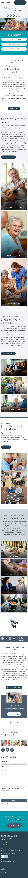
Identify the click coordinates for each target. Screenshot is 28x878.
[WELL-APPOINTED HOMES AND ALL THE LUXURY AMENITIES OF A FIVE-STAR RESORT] (14, 372)
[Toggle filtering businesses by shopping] (6, 638)
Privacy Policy (5, 860)
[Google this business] (11, 15)
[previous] (11, 722)
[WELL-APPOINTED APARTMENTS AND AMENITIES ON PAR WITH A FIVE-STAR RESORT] (14, 206)
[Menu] (2, 2)
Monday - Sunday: (6, 850)
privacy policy (5, 790)
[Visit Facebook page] (8, 15)
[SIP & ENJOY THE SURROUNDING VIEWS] (14, 555)
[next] (17, 722)
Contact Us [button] (14, 825)
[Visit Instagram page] (14, 15)
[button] (20, 2)
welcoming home (8, 93)
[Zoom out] (26, 617)
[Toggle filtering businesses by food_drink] (2, 638)
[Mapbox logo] (3, 635)
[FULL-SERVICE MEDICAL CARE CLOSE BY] (14, 591)
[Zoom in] (26, 615)
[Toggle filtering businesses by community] (14, 638)
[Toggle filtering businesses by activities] (10, 638)
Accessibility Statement (7, 861)
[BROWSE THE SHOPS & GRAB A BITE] (14, 609)
